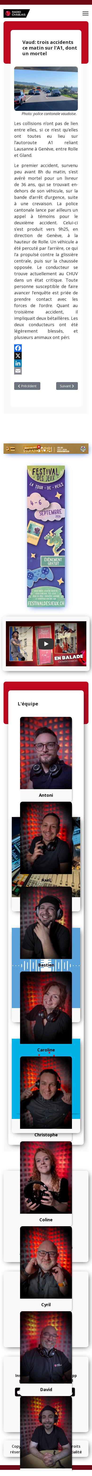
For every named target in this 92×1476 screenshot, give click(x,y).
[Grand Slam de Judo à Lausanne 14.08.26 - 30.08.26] (46, 448)
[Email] (46, 371)
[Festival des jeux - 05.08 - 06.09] (46, 536)
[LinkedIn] (46, 363)
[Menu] (85, 13)
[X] (46, 355)
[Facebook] (46, 348)
